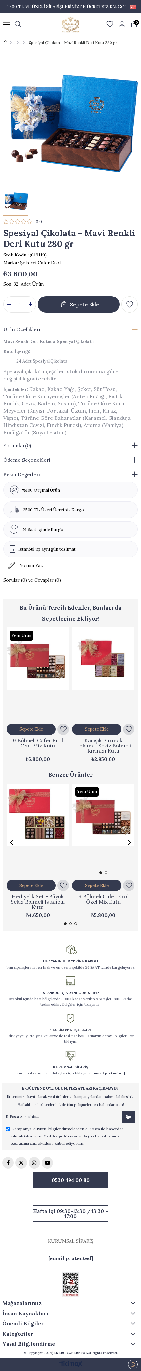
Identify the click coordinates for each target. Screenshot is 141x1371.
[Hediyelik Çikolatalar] (24, 42)
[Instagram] (34, 1163)
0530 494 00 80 (71, 1180)
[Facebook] (8, 1163)
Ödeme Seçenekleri (26, 460)
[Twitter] (21, 1163)
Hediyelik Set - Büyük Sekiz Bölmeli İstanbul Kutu (38, 902)
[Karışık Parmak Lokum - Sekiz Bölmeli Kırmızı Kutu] (103, 674)
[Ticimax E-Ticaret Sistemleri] (70, 1364)
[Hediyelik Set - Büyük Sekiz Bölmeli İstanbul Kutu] (38, 830)
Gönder (128, 1117)
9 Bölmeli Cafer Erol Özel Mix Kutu (38, 743)
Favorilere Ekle (63, 729)
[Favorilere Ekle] (129, 304)
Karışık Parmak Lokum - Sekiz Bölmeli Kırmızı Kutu (103, 746)
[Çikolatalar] (18, 42)
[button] (100, 872)
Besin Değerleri (21, 474)
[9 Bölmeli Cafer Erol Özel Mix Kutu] (38, 674)
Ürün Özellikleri (21, 329)
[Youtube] (47, 1163)
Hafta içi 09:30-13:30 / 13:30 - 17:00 (70, 1213)
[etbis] (70, 1284)
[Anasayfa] (11, 42)
